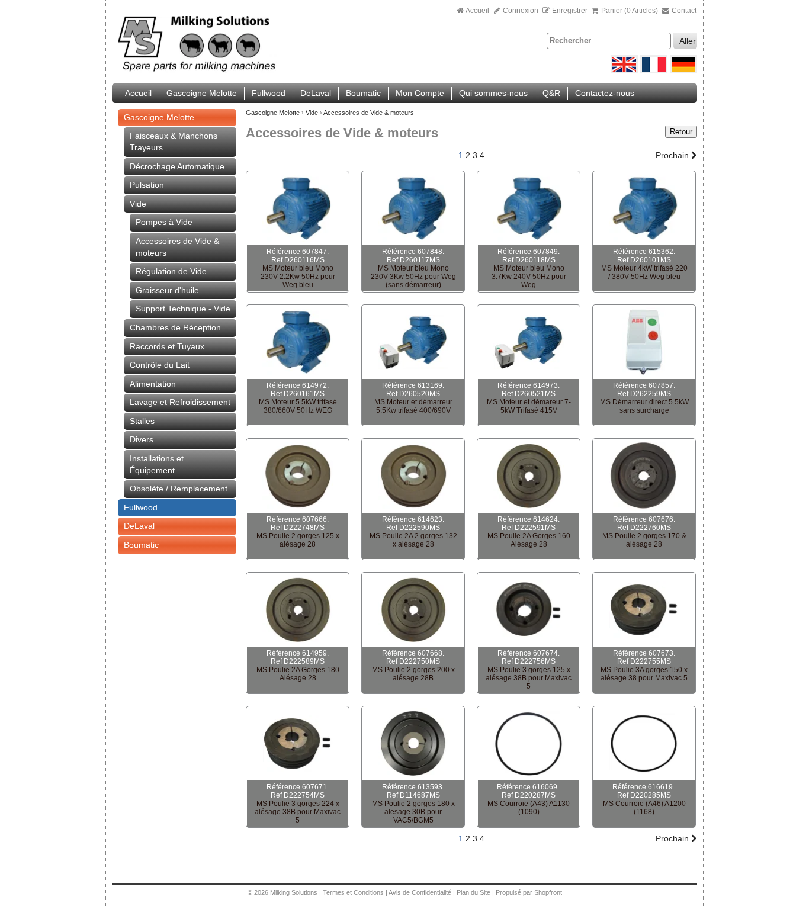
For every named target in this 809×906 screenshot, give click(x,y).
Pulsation (147, 184)
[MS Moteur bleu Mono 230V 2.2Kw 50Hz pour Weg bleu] (297, 208)
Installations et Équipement (157, 464)
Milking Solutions (294, 892)
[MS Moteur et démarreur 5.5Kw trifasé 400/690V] (413, 342)
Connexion (519, 11)
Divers (141, 439)
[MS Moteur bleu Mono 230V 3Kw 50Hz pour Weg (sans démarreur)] (413, 208)
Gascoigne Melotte (201, 93)
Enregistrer (569, 11)
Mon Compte (420, 93)
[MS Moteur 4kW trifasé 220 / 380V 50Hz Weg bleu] (644, 208)
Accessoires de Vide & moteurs (177, 247)
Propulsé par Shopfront (529, 892)
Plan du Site (474, 892)
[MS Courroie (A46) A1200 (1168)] (644, 743)
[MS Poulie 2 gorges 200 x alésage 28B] (413, 610)
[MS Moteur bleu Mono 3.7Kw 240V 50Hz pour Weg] (528, 208)
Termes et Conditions (353, 892)
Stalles (142, 421)
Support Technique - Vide (183, 308)
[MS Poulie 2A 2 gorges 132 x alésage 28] (413, 476)
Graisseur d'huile (167, 290)
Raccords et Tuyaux (167, 346)
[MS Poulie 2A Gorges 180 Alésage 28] (297, 610)
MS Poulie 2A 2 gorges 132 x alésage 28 (413, 540)
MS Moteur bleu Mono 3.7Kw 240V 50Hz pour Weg (529, 276)
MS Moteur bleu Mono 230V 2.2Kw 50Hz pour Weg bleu (298, 276)
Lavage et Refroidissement (180, 402)
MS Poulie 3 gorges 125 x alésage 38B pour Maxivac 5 (529, 678)
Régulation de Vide (171, 271)
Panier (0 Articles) (629, 11)
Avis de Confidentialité (420, 892)
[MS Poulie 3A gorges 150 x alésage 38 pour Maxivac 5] (644, 610)
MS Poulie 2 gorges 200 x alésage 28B (413, 674)
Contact (683, 11)
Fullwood (268, 93)
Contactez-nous (604, 93)
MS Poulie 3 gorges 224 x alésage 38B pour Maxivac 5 (298, 811)
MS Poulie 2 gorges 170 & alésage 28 (644, 540)
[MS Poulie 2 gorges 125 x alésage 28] (297, 476)
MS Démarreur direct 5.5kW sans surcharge (644, 406)
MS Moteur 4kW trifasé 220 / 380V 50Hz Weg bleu (644, 272)
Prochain (673, 155)
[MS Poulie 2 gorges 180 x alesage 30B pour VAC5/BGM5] (413, 743)
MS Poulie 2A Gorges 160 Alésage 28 (528, 540)
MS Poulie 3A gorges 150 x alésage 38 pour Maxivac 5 (644, 674)
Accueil (477, 11)
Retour (681, 131)
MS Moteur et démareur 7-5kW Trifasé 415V (529, 406)
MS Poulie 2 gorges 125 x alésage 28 (297, 540)
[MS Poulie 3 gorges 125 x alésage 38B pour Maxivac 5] (528, 610)
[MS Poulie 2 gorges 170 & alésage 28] (644, 476)
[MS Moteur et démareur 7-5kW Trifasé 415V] (528, 342)
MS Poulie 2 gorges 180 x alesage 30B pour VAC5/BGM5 (413, 811)
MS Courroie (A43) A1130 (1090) (528, 807)
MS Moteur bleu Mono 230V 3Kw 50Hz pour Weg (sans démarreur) (413, 276)
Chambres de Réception (175, 327)
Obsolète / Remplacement (178, 488)
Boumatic (363, 93)
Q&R (551, 93)
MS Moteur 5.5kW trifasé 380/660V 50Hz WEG (298, 406)
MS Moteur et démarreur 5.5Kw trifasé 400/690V (413, 406)
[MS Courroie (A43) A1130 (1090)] (528, 743)
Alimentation (153, 383)
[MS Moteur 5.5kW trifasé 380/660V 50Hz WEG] (297, 342)
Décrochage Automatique (177, 166)
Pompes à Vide (164, 222)
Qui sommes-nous (493, 93)
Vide (138, 203)
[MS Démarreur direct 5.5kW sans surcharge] (644, 342)
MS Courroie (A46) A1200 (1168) (644, 807)
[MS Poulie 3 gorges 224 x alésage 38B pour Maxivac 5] (297, 743)
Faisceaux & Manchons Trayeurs (173, 141)
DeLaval (315, 93)
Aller (687, 41)
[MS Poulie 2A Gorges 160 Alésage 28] (528, 476)
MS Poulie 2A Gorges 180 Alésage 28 (297, 674)
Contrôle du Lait (160, 365)
